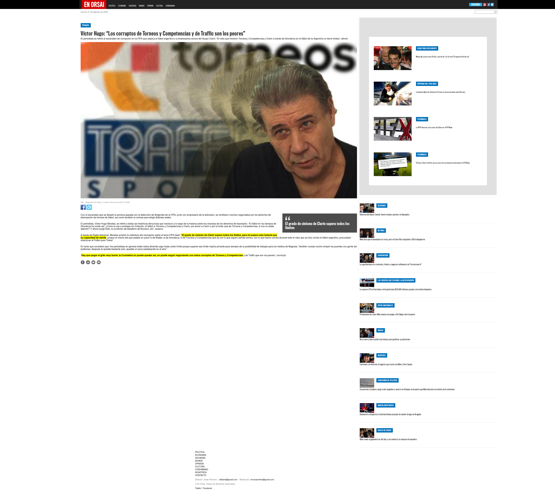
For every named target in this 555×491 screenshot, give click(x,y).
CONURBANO (170, 5)
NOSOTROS (201, 472)
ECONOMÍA (122, 5)
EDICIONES (475, 4)
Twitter (198, 488)
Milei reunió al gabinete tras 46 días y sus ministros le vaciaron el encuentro (388, 439)
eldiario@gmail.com (228, 479)
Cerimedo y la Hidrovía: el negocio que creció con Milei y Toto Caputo (386, 364)
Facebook (207, 488)
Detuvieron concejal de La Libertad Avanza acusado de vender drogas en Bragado (390, 414)
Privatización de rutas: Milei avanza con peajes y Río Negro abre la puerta (387, 314)
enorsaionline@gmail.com (262, 479)
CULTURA (159, 5)
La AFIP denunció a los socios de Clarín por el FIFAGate (434, 127)
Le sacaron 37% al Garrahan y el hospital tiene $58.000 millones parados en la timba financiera (395, 289)
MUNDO (141, 5)
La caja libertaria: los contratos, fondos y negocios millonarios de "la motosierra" (390, 264)
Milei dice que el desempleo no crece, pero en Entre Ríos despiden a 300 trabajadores (392, 239)
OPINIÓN (150, 5)
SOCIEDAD (132, 5)
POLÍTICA (112, 5)
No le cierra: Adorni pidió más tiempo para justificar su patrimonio (385, 339)
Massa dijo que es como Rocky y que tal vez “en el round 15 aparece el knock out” (442, 56)
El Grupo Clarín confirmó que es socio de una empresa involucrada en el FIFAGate (443, 163)
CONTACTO (200, 475)
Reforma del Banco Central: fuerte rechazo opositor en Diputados (384, 214)
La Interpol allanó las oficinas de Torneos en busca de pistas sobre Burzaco (440, 92)
